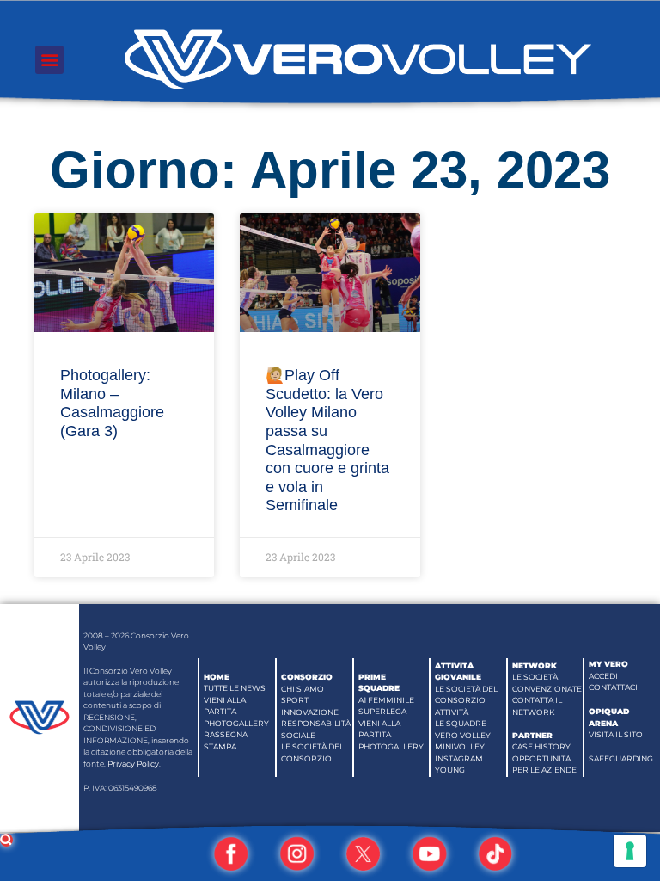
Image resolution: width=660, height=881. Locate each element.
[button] (49, 60)
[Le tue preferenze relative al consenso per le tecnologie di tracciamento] (630, 851)
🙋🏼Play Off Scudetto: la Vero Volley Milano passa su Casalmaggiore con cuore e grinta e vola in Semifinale (327, 440)
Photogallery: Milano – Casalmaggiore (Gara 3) (112, 403)
